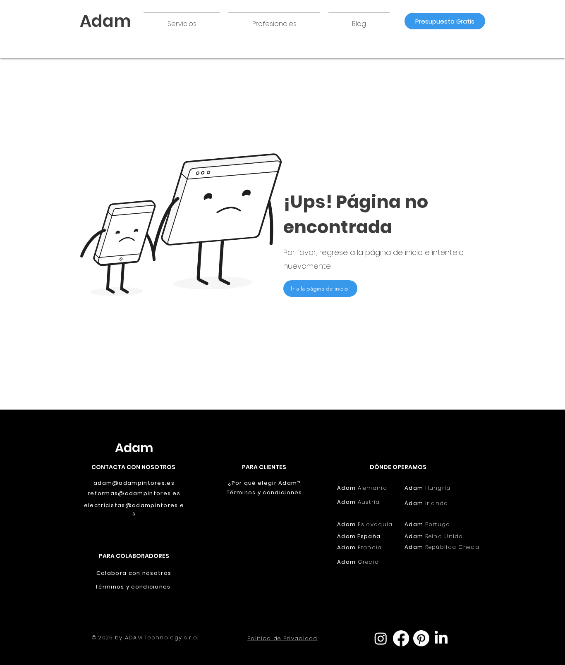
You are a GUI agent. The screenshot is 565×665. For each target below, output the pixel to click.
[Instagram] (381, 638)
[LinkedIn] (441, 638)
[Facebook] (401, 638)
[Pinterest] (421, 638)
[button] (181, 20)
